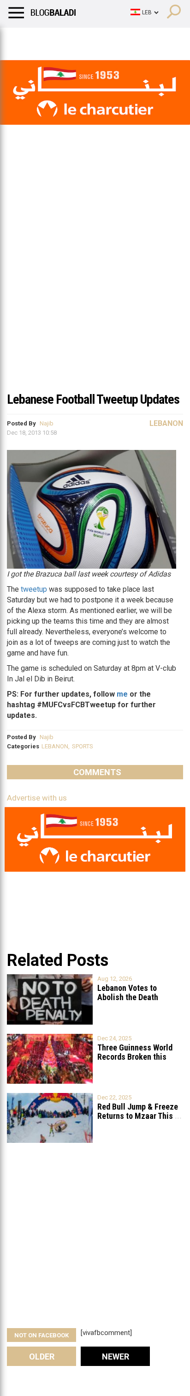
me (122, 694)
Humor (59, 39)
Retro (93, 39)
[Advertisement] (95, 286)
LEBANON (55, 746)
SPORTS (82, 746)
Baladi (126, 39)
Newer (115, 1356)
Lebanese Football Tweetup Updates (93, 399)
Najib (46, 423)
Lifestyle (21, 39)
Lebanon (166, 423)
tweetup (34, 589)
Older (41, 1356)
